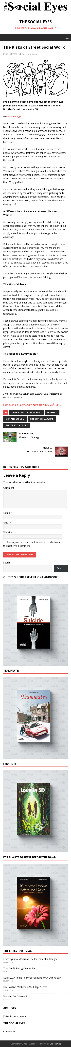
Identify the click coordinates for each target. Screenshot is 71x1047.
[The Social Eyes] (35, 13)
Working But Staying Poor (17, 996)
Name (7, 512)
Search (7, 562)
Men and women (15, 419)
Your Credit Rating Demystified (19, 968)
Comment (8, 487)
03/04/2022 (11, 53)
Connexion (9, 1031)
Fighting (52, 412)
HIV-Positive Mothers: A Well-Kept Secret (25, 987)
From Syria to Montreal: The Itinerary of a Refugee (30, 959)
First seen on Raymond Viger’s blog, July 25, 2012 (32, 404)
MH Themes (55, 1043)
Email (6, 522)
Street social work (17, 425)
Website (7, 532)
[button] (66, 37)
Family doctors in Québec (26, 412)
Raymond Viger (29, 53)
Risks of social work (41, 419)
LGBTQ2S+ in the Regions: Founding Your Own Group (32, 977)
